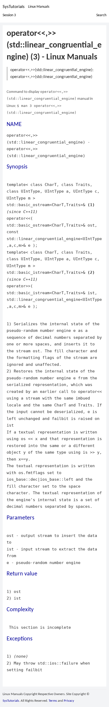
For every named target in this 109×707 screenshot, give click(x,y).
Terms (53, 700)
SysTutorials (14, 7)
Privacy (69, 700)
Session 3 (9, 15)
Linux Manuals (38, 7)
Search (101, 15)
